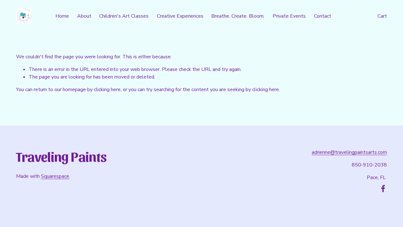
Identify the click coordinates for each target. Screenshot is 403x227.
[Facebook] (383, 188)
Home (62, 16)
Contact (322, 16)
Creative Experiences (180, 16)
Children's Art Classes (124, 16)
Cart (382, 16)
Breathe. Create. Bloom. (237, 16)
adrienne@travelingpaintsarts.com (349, 152)
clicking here (107, 89)
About (84, 16)
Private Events (289, 16)
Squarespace (55, 176)
